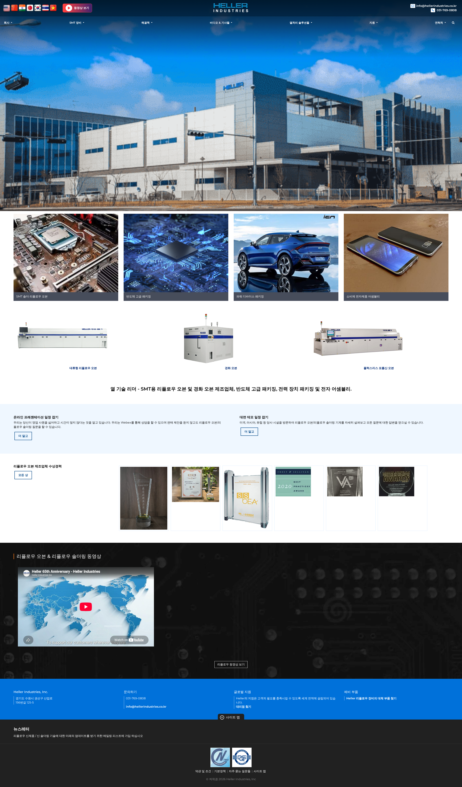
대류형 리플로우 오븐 (83, 368)
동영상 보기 (81, 8)
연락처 (439, 22)
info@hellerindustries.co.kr (436, 6)
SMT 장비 (75, 22)
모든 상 (23, 475)
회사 (7, 22)
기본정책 (220, 771)
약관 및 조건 (203, 771)
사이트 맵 (230, 717)
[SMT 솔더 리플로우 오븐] (66, 253)
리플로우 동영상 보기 (231, 664)
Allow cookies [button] (52, 774)
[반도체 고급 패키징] (176, 253)
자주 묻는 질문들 (239, 771)
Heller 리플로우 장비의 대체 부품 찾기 (371, 698)
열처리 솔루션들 (300, 22)
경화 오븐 (231, 368)
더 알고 (23, 436)
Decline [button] (22, 774)
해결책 (145, 22)
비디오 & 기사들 (220, 22)
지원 (372, 22)
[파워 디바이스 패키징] (286, 253)
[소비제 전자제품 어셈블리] (396, 253)
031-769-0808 (446, 10)
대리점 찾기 (243, 706)
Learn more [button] (16, 765)
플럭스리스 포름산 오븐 (379, 368)
